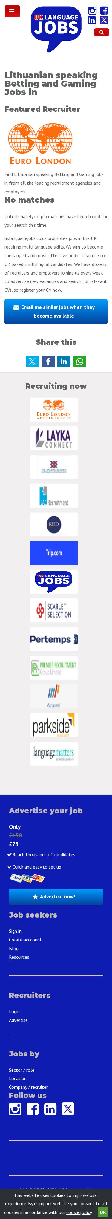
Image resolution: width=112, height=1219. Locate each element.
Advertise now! (57, 896)
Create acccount (25, 940)
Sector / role (21, 1070)
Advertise (18, 1020)
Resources (19, 957)
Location (18, 1078)
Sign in (15, 931)
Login (14, 1011)
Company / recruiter (28, 1087)
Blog (14, 948)
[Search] (101, 32)
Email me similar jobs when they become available (58, 311)
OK (103, 1212)
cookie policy (79, 1212)
